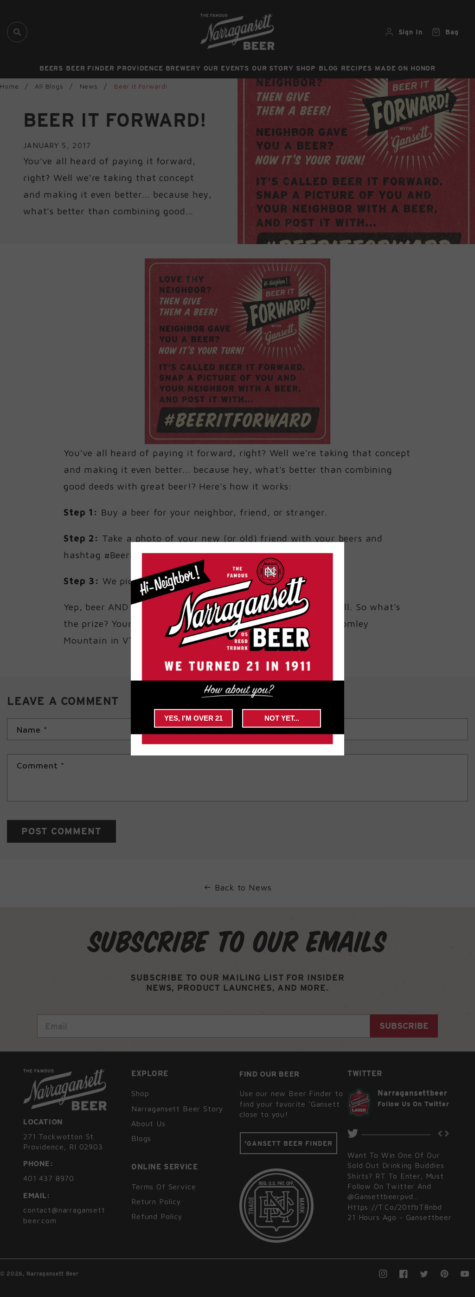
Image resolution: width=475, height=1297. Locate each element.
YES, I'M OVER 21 (193, 718)
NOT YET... (281, 718)
